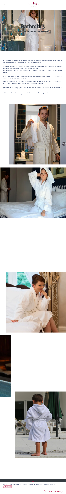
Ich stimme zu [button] (57, 491)
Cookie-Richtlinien (7, 486)
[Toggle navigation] (4, 5)
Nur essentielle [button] (48, 491)
